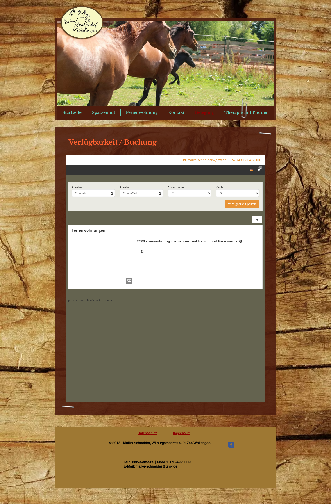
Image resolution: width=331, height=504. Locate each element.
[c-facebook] (231, 445)
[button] (165, 63)
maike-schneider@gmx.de (156, 466)
